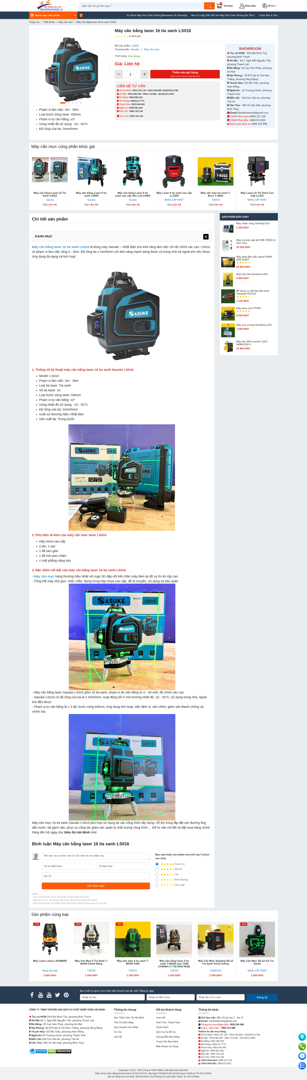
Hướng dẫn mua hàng (167, 1036)
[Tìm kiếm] (209, 5)
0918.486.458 (134, 94)
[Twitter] (57, 995)
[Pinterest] (66, 995)
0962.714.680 (150, 94)
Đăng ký (262, 997)
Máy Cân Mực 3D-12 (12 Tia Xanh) (257, 962)
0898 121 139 (258, 116)
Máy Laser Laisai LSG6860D (50, 960)
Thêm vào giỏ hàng (185, 74)
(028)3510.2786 (170, 90)
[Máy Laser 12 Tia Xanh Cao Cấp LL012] (257, 171)
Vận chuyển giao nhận (126, 1027)
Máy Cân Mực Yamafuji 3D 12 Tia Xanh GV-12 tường (215, 962)
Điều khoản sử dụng (167, 1046)
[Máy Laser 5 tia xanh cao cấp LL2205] (174, 171)
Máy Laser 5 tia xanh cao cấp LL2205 (174, 194)
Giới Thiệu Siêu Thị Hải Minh (129, 1017)
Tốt (176, 874)
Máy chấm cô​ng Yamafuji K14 (253, 223)
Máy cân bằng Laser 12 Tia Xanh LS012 (50, 194)
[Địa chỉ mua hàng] (302, 1037)
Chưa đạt (179, 885)
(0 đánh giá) (135, 36)
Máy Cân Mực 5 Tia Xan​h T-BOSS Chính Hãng (91, 962)
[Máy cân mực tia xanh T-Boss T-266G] (215, 171)
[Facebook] (32, 995)
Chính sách (162, 1027)
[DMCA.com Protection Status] (60, 1051)
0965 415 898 (259, 123)
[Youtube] (40, 995)
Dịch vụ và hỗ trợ (166, 1032)
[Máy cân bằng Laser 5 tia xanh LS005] (91, 171)
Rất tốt (178, 869)
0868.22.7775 (137, 101)
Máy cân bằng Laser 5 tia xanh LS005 (91, 194)
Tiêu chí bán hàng (123, 1022)
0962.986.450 (136, 97)
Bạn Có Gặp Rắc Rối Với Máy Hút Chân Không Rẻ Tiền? (187, 15)
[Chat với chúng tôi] (302, 1065)
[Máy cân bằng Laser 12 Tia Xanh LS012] (50, 171)
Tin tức (118, 1032)
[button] (270, 5)
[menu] (206, 236)
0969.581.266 (136, 108)
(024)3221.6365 (166, 94)
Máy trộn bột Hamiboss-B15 (252, 274)
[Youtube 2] (49, 995)
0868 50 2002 (258, 120)
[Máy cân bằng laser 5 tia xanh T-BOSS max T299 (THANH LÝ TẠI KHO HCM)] (174, 939)
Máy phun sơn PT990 (248, 308)
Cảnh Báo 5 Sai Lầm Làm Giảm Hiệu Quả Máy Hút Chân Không (259, 15)
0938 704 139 (217, 1057)
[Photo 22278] (70, 67)
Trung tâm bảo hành (167, 1041)
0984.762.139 (136, 111)
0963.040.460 (138, 104)
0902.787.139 (139, 90)
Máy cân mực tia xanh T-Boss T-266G (215, 194)
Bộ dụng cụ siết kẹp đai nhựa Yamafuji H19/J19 (252, 292)
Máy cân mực (151, 49)
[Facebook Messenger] (302, 1056)
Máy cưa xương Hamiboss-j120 (254, 324)
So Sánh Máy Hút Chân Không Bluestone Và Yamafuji (121, 15)
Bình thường (181, 879)
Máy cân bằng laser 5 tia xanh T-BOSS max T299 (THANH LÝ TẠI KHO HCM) (174, 963)
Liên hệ (118, 1036)
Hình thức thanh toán (168, 1022)
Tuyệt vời (180, 864)
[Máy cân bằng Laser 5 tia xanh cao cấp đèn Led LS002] (133, 171)
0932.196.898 (154, 90)
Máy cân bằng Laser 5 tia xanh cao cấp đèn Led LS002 (132, 194)
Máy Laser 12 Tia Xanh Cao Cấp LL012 (257, 194)
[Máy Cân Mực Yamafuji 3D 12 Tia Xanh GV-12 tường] (215, 939)
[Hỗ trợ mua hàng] (302, 1046)
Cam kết (160, 1017)
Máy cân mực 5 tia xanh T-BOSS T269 (133, 962)
